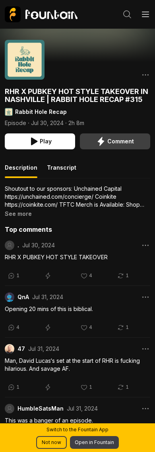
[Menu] (145, 14)
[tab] (21, 171)
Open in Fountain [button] (94, 442)
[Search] (127, 14)
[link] (41, 14)
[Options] (145, 75)
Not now (51, 442)
